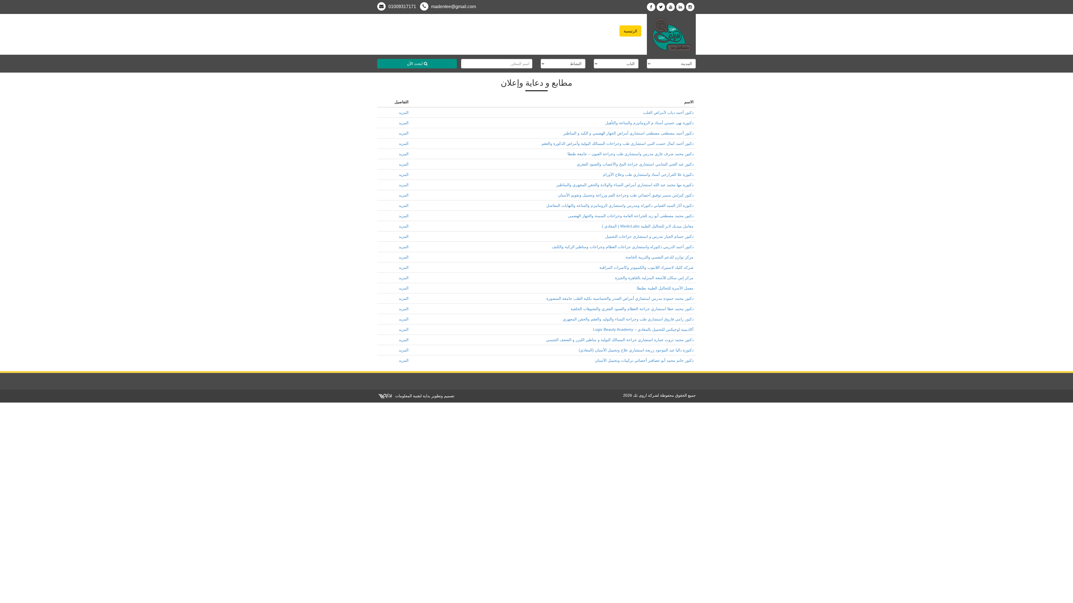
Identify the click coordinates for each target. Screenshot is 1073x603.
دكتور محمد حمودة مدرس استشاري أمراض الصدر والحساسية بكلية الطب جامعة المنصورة (620, 298)
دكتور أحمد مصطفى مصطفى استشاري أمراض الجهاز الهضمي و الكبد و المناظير (628, 133)
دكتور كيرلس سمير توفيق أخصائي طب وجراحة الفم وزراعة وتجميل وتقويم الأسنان (626, 195)
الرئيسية (630, 31)
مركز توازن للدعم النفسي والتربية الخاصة (660, 257)
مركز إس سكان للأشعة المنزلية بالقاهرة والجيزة (654, 278)
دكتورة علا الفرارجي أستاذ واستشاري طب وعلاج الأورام (648, 174)
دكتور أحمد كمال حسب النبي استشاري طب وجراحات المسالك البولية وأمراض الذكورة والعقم (618, 143)
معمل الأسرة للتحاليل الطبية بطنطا (665, 288)
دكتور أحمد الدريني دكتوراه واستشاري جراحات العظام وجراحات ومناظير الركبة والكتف (623, 247)
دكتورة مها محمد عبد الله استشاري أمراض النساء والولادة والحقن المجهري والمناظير (625, 185)
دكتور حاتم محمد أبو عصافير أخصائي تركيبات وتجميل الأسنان (644, 360)
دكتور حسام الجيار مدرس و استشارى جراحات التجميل (649, 236)
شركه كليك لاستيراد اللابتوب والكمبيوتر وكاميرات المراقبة (646, 267)
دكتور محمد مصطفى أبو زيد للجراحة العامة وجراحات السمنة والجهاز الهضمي (631, 216)
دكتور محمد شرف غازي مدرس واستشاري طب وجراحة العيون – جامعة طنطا (631, 154)
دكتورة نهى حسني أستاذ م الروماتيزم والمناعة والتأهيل (649, 123)
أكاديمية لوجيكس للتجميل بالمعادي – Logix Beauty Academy (643, 329)
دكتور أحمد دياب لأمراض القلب (668, 112)
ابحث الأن (415, 63)
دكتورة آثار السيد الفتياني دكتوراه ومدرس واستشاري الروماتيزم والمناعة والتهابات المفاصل (620, 205)
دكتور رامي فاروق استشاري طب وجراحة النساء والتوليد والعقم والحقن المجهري (628, 319)
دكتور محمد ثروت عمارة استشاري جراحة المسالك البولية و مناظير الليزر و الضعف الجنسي (619, 340)
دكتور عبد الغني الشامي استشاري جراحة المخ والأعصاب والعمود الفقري (635, 164)
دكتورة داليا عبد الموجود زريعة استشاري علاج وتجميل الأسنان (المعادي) (636, 350)
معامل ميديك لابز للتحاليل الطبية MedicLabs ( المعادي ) (648, 226)
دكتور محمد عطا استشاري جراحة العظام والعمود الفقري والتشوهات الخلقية (632, 309)
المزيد (404, 112)
